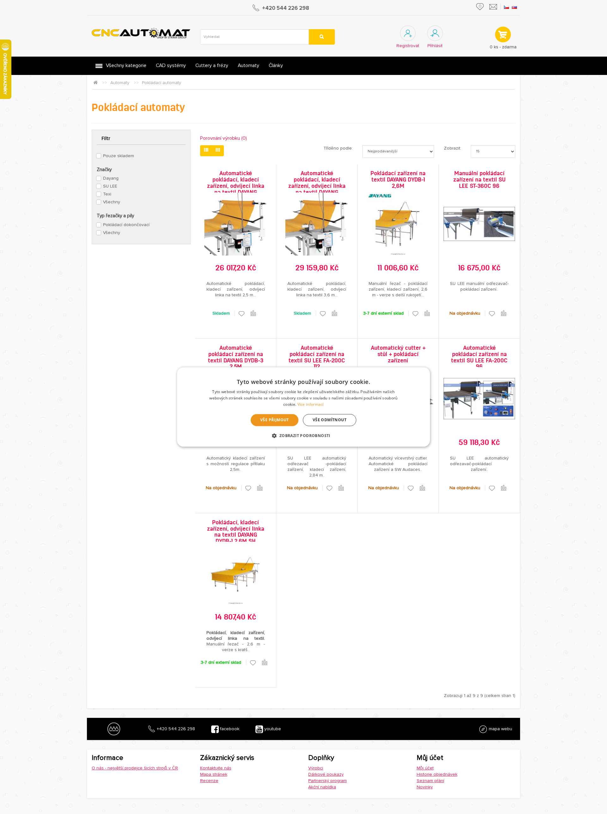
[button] (303, 436)
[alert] (303, 407)
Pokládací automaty (161, 82)
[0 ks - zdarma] (503, 34)
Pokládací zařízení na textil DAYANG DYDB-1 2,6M (398, 179)
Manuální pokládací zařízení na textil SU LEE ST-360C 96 (479, 179)
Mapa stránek (213, 774)
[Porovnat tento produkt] (253, 313)
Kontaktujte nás (215, 768)
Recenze (209, 780)
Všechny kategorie (126, 66)
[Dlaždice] (218, 150)
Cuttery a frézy (211, 66)
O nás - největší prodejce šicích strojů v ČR (135, 768)
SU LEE (110, 186)
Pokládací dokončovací (126, 224)
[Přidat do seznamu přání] (241, 313)
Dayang (111, 178)
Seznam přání (430, 780)
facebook (229, 728)
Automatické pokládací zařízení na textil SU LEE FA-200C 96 (479, 357)
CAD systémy (171, 66)
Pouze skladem (118, 155)
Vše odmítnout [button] (329, 419)
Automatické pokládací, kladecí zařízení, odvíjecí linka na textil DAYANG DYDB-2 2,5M (235, 186)
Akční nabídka (322, 787)
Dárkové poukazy (326, 774)
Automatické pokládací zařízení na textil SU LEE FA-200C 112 (317, 357)
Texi (107, 194)
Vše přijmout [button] (274, 419)
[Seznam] (206, 150)
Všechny (111, 202)
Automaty (248, 66)
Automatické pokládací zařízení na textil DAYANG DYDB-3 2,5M (235, 357)
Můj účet (425, 768)
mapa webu (499, 728)
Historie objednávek (437, 774)
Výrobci (315, 768)
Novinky (425, 787)
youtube (272, 728)
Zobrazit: (452, 148)
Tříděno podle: (338, 148)
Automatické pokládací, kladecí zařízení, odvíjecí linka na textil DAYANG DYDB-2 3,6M (317, 186)
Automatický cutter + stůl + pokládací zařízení (398, 354)
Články (276, 66)
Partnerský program (327, 780)
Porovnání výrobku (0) (223, 138)
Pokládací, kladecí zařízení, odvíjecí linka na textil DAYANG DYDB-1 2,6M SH (235, 532)
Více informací (310, 404)
